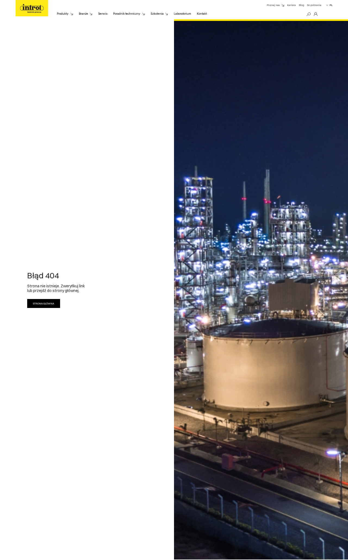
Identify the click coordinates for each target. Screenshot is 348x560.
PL (331, 5)
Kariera (291, 5)
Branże (83, 13)
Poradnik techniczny (126, 13)
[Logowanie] (315, 14)
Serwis (102, 13)
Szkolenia (157, 13)
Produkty (63, 13)
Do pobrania (314, 5)
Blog (301, 5)
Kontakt (202, 13)
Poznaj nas (273, 5)
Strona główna (43, 303)
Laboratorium (182, 13)
